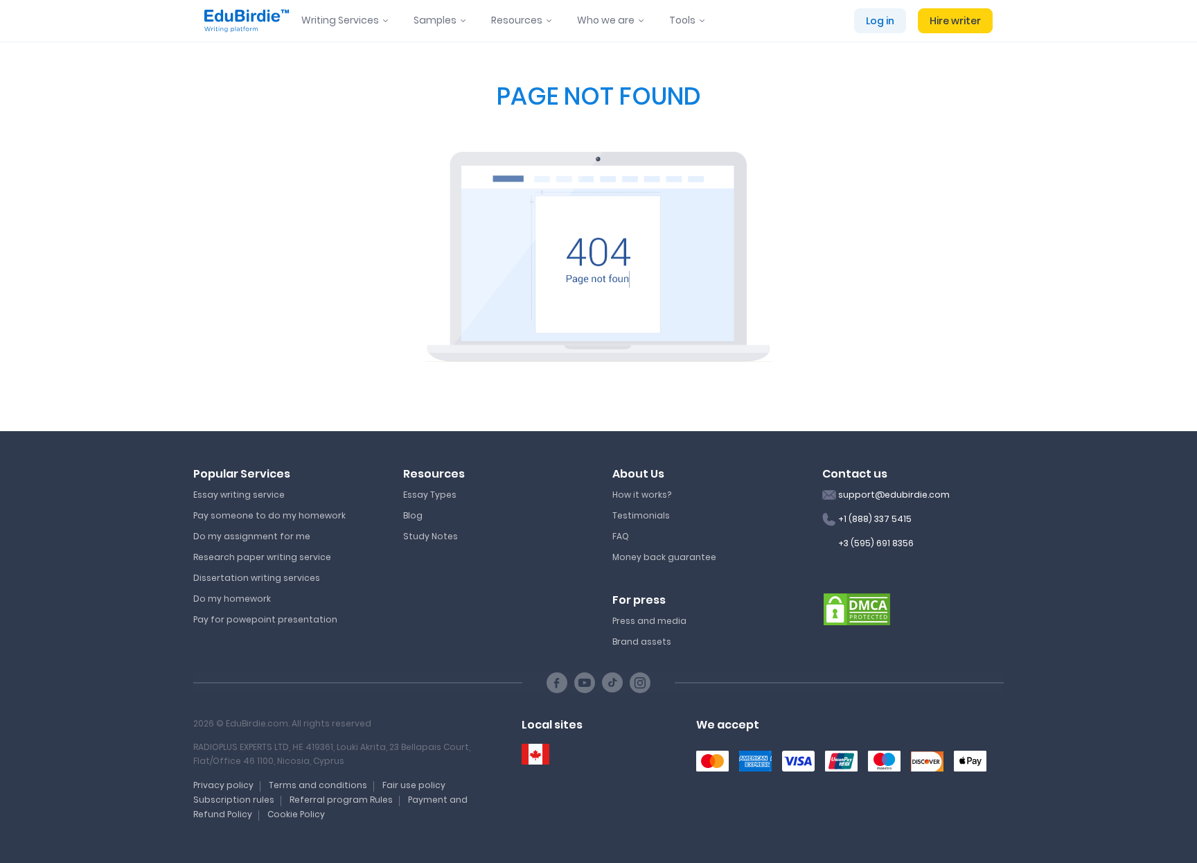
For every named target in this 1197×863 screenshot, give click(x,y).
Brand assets (641, 641)
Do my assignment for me (251, 536)
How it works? (641, 494)
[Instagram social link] (640, 682)
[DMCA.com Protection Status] (857, 609)
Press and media (649, 621)
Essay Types (429, 494)
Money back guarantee (664, 557)
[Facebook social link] (557, 682)
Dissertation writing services (256, 578)
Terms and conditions (318, 785)
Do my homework (232, 598)
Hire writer (955, 21)
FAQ (620, 536)
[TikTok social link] (612, 682)
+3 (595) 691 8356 (876, 543)
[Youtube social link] (584, 682)
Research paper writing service (262, 557)
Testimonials (641, 515)
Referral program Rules (341, 799)
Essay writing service (239, 494)
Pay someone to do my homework (269, 515)
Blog (413, 515)
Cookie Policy (296, 814)
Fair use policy (413, 785)
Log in (880, 21)
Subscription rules (233, 799)
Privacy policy (223, 785)
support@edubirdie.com (894, 494)
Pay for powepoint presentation (265, 619)
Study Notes (430, 536)
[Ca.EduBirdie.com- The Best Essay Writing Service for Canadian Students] (535, 754)
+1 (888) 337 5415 (875, 519)
